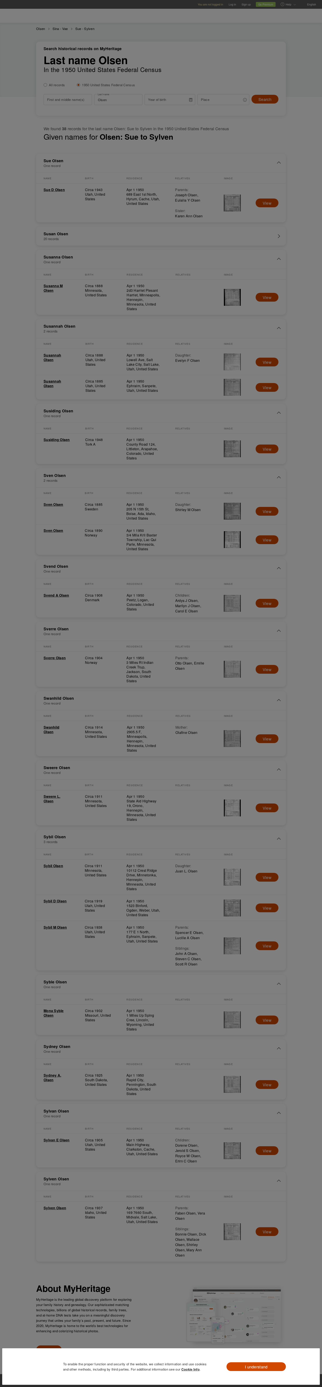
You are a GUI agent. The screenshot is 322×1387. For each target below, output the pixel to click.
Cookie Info (190, 1369)
